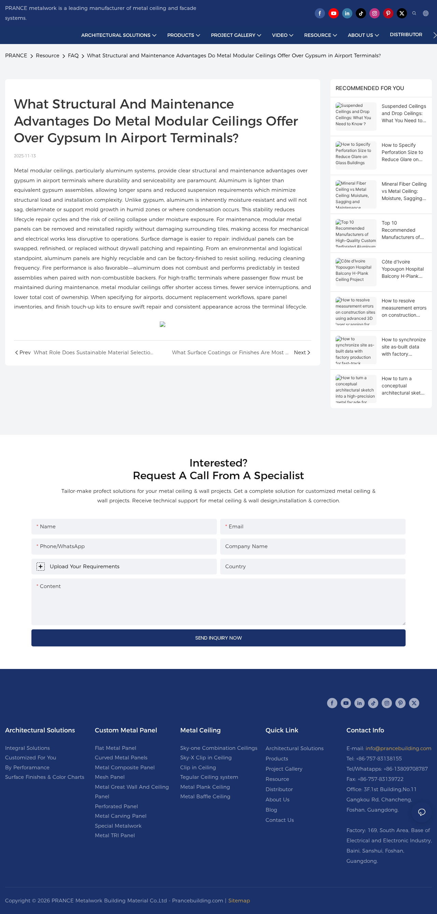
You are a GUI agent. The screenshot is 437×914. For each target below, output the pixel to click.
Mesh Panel (110, 777)
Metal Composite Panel (125, 767)
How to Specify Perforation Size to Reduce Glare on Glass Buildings (402, 152)
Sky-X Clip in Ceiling (206, 757)
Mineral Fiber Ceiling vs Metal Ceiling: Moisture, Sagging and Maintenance (404, 191)
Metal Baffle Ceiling (205, 796)
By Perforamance (27, 767)
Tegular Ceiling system (209, 777)
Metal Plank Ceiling (205, 787)
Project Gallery (284, 769)
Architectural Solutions (295, 748)
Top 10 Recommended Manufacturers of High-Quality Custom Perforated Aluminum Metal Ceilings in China (403, 230)
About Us (278, 799)
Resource (47, 55)
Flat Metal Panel (115, 748)
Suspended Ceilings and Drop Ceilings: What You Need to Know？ (404, 113)
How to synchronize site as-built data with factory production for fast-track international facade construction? (404, 347)
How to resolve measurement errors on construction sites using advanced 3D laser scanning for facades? (404, 308)
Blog (271, 809)
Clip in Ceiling (198, 767)
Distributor (279, 789)
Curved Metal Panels (121, 757)
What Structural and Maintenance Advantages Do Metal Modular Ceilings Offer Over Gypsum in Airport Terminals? (234, 55)
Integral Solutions (27, 748)
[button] (435, 35)
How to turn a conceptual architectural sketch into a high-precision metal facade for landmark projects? (404, 385)
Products (277, 758)
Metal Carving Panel (120, 816)
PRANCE (16, 55)
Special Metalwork (118, 826)
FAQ (73, 55)
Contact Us (280, 820)
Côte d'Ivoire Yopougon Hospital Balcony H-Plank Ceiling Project (403, 269)
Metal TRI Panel (115, 835)
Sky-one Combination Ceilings (218, 748)
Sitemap (239, 900)
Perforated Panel (116, 806)
